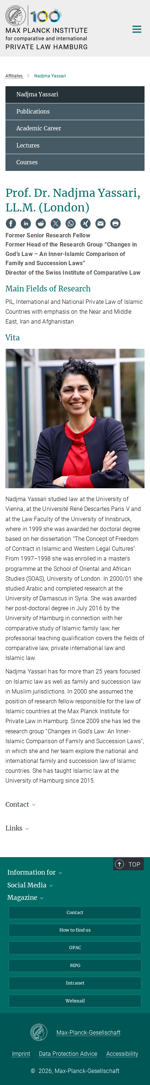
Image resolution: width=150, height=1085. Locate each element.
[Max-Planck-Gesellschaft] (43, 1033)
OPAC (75, 947)
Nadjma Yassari (37, 94)
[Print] (115, 223)
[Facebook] (10, 223)
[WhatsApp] (70, 223)
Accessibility (122, 1053)
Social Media (27, 885)
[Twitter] (55, 223)
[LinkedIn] (25, 223)
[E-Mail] (100, 223)
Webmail (75, 1001)
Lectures (28, 145)
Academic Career (38, 128)
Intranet (75, 983)
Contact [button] (18, 804)
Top (134, 864)
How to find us (75, 930)
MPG (75, 965)
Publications (33, 111)
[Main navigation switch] (137, 29)
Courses (27, 162)
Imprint (21, 1053)
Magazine (23, 897)
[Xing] (85, 223)
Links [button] (14, 828)
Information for (32, 872)
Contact (75, 912)
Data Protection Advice (68, 1053)
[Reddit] (40, 223)
